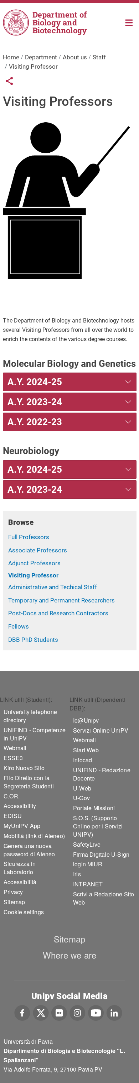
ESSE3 (13, 758)
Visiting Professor (33, 575)
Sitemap (14, 902)
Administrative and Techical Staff (52, 587)
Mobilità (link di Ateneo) (34, 836)
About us (75, 57)
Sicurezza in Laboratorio (20, 868)
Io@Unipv (86, 720)
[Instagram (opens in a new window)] (78, 1011)
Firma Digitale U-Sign (101, 854)
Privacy (13, 892)
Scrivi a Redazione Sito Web (103, 898)
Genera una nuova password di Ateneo (29, 850)
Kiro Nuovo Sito (24, 768)
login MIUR (87, 864)
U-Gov (81, 798)
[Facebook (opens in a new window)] (22, 1011)
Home (129, 22)
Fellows (18, 626)
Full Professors (28, 537)
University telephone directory (30, 716)
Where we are (69, 955)
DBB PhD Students (33, 639)
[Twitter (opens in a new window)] (41, 1011)
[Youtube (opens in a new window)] (96, 1011)
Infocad (82, 760)
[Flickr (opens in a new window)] (59, 1011)
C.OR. (12, 796)
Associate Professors (37, 550)
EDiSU (13, 816)
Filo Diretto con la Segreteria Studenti (29, 782)
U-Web (82, 788)
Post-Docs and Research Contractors (58, 613)
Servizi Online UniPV (100, 730)
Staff (99, 57)
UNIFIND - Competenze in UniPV (35, 734)
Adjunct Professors (34, 563)
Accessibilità (20, 882)
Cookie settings (24, 912)
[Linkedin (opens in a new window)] (114, 1011)
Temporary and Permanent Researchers (61, 600)
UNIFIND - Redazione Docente (101, 774)
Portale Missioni (94, 808)
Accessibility (20, 806)
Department (41, 57)
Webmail (15, 748)
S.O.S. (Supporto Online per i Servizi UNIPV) (98, 826)
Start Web (86, 750)
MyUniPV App (22, 826)
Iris (77, 874)
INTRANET (88, 884)
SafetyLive (87, 844)
